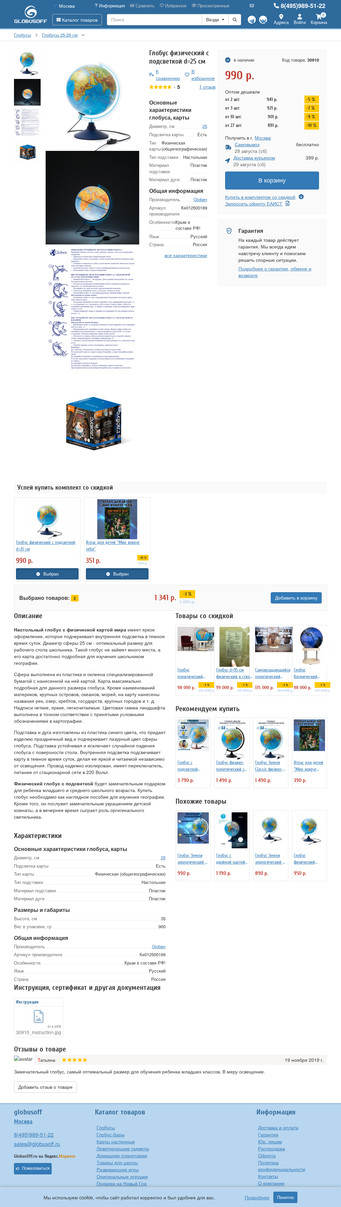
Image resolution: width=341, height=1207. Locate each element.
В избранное (203, 74)
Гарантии (268, 1134)
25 (204, 126)
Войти (300, 22)
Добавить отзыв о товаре (45, 1087)
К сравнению (168, 74)
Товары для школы (117, 1162)
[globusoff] (30, 14)
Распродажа (271, 1148)
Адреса (281, 22)
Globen (200, 199)
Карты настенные (116, 1141)
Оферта (267, 1155)
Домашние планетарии (122, 1155)
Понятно (285, 1197)
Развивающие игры (118, 1169)
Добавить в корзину (296, 598)
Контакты (268, 1176)
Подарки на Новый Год (122, 1183)
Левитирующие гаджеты (123, 1148)
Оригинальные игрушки (122, 1176)
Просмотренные (212, 6)
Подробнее (257, 1197)
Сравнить (144, 6)
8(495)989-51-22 (303, 5)
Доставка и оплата (278, 1127)
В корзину (272, 180)
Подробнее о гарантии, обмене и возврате (274, 271)
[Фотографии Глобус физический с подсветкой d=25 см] (92, 100)
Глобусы (106, 1127)
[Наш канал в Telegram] (252, 20)
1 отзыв (207, 86)
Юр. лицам (270, 1141)
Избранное (175, 6)
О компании (271, 1183)
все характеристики (186, 255)
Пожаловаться (36, 1168)
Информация (111, 6)
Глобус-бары (111, 1134)
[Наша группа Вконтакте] (263, 20)
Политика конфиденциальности (281, 1165)
